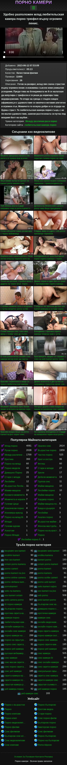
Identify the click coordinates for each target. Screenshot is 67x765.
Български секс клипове (15, 736)
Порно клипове (13, 713)
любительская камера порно (40, 125)
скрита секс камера (48, 675)
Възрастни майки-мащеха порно (48, 521)
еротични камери (47, 613)
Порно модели (12, 468)
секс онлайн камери (48, 662)
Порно (41, 535)
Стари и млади (46, 468)
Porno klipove (45, 745)
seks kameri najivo (47, 586)
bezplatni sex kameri (15, 551)
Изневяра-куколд (14, 512)
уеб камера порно (14, 689)
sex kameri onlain (14, 595)
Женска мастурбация (48, 526)
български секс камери (48, 604)
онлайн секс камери (15, 631)
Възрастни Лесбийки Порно (15, 486)
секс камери (11, 658)
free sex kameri (12, 559)
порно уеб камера (14, 649)
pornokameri (11, 586)
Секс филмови (12, 731)
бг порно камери (13, 604)
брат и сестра (45, 459)
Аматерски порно (47, 727)
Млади (8, 521)
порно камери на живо (15, 635)
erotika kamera (45, 555)
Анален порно (45, 517)
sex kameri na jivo (47, 591)
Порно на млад (13, 463)
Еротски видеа (45, 709)
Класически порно (14, 508)
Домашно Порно (13, 472)
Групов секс (44, 481)
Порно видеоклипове (15, 722)
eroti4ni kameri (12, 555)
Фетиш (41, 463)
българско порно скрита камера (15, 609)
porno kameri (44, 568)
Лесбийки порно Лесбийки (32, 539)
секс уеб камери (13, 671)
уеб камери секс (29, 693)
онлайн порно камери (48, 626)
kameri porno (44, 559)
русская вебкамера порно (15, 653)
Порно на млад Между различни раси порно (15, 517)
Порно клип (11, 718)
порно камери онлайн (48, 635)
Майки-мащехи (46, 495)
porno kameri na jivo (15, 573)
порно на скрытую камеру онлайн (15, 640)
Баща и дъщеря (46, 508)
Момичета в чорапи (15, 499)
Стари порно (45, 713)
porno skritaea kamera (15, 582)
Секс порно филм (47, 718)
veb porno (43, 595)
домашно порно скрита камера (48, 609)
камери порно (12, 617)
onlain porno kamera (15, 564)
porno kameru (45, 573)
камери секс (44, 617)
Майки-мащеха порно (48, 504)
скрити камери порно (15, 680)
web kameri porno (47, 600)
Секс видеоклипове (15, 740)
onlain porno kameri (48, 564)
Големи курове (12, 526)
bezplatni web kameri (48, 551)
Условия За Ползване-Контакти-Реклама (33, 757)
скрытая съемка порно (48, 684)
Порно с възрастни (15, 705)
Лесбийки (10, 481)
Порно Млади (12, 535)
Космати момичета (15, 495)
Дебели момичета (47, 477)
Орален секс (44, 446)
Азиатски (9, 530)
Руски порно (11, 450)
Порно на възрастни (48, 530)
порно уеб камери (47, 649)
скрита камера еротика (15, 675)
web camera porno (14, 600)
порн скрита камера (48, 631)
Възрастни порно (47, 450)
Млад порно (11, 446)
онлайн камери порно (15, 626)
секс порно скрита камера (15, 666)
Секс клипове (12, 745)
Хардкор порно (46, 499)
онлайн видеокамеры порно (48, 622)
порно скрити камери (48, 644)
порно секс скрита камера (15, 644)
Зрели (41, 472)
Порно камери (33, 2)
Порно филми (12, 727)
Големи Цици (12, 504)
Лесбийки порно (46, 490)
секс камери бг (45, 658)
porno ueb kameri (47, 582)
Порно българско (47, 705)
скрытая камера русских (15, 684)
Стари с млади (12, 477)
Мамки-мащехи (13, 490)
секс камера (44, 653)
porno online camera (15, 577)
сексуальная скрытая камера (48, 671)
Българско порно (47, 722)
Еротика (9, 459)
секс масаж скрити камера (15, 662)
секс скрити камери (48, 666)
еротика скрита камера (15, 613)
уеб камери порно (47, 689)
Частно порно (45, 455)
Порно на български (48, 740)
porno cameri (11, 568)
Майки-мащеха (46, 486)
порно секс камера (48, 640)
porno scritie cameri (48, 577)
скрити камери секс (48, 680)
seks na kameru (13, 591)
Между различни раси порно (41, 121)
